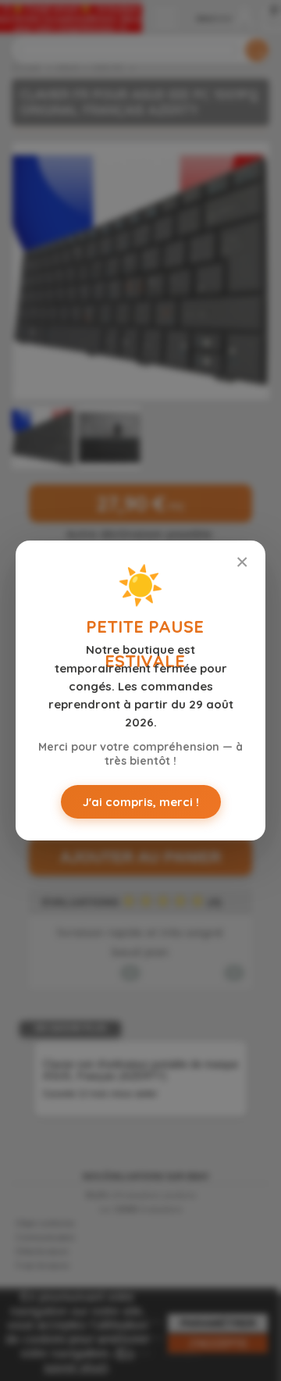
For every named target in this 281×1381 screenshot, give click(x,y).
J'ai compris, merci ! (141, 801)
